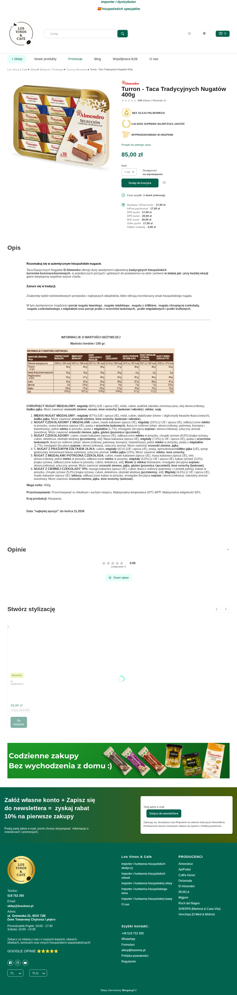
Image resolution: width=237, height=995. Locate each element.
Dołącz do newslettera (163, 813)
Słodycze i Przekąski (52, 69)
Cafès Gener (186, 875)
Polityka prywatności (134, 955)
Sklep (33, 69)
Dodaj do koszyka (140, 183)
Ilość (124, 165)
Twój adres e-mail (153, 806)
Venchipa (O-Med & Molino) (196, 914)
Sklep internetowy (117, 990)
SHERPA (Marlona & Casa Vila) (199, 908)
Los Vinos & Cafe (17, 69)
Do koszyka (19, 722)
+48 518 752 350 (132, 933)
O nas (125, 904)
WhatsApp (128, 938)
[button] (122, 33)
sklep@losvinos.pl (133, 950)
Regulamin (128, 961)
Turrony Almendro (76, 69)
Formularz (128, 944)
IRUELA (183, 892)
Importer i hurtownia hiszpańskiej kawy (146, 898)
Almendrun (185, 863)
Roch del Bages (189, 903)
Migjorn (183, 897)
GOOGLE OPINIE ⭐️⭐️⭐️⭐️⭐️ (32, 951)
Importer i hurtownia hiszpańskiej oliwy (146, 883)
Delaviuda (185, 880)
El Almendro (186, 886)
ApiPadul (184, 869)
